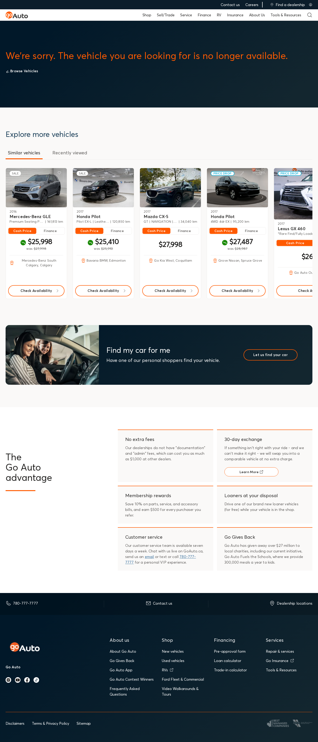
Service (186, 15)
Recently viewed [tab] (69, 153)
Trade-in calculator (230, 670)
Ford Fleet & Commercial (183, 679)
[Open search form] (309, 15)
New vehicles (173, 651)
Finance (204, 15)
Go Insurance (277, 660)
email (149, 556)
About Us (257, 15)
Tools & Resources (286, 15)
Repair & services (280, 651)
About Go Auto (123, 651)
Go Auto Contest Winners (132, 679)
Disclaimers (15, 723)
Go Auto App (121, 670)
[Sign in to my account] (310, 5)
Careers (251, 4)
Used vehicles (173, 660)
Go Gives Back (122, 660)
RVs (165, 670)
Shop (146, 15)
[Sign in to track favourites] (60, 174)
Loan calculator (227, 660)
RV (219, 15)
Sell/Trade (166, 15)
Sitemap (84, 723)
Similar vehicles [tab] (24, 153)
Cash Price (22, 231)
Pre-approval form (230, 651)
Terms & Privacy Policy (50, 723)
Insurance (235, 15)
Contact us (230, 4)
